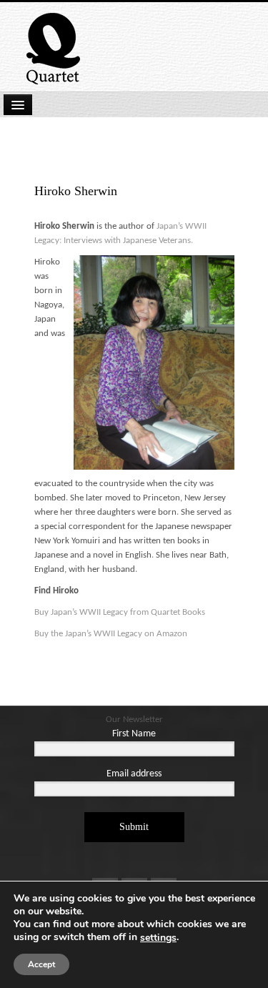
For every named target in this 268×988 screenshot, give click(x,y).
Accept (41, 964)
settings (158, 938)
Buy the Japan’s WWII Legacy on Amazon (110, 633)
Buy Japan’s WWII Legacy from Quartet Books (120, 612)
